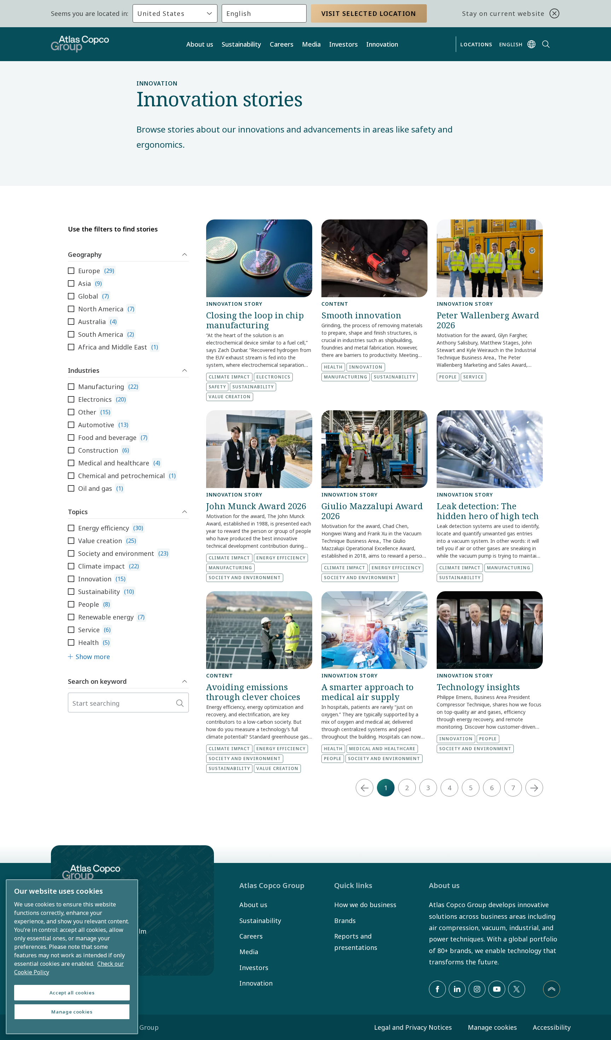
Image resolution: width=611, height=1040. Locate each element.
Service (473, 377)
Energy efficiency (281, 558)
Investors (343, 44)
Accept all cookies (72, 992)
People (448, 377)
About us (199, 44)
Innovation (382, 44)
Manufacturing (345, 377)
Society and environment (245, 578)
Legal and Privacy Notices (413, 1027)
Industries (83, 370)
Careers (281, 44)
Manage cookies (492, 1027)
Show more (93, 656)
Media (311, 44)
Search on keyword (97, 681)
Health (333, 367)
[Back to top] (551, 989)
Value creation (230, 397)
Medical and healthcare (382, 749)
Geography (85, 254)
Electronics (273, 377)
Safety (217, 387)
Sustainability (241, 44)
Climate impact (229, 377)
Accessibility (552, 1027)
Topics (78, 511)
